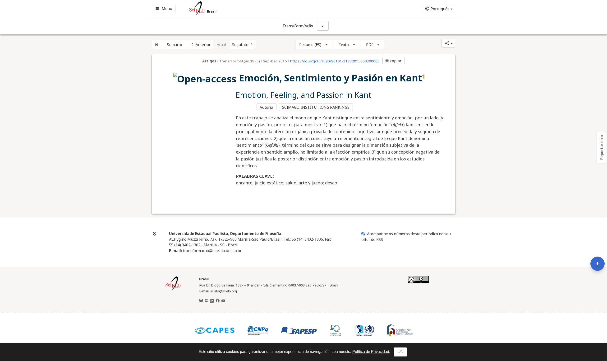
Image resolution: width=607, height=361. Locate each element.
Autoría (266, 107)
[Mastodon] (206, 301)
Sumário (174, 44)
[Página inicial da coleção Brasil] (173, 289)
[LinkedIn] (212, 301)
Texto (344, 44)
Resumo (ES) (310, 44)
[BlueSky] (201, 301)
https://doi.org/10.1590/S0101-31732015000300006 (335, 61)
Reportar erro (601, 147)
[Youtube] (223, 301)
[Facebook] (218, 301)
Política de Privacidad (370, 352)
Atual (221, 44)
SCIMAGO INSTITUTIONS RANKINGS (316, 107)
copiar (393, 60)
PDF (369, 44)
